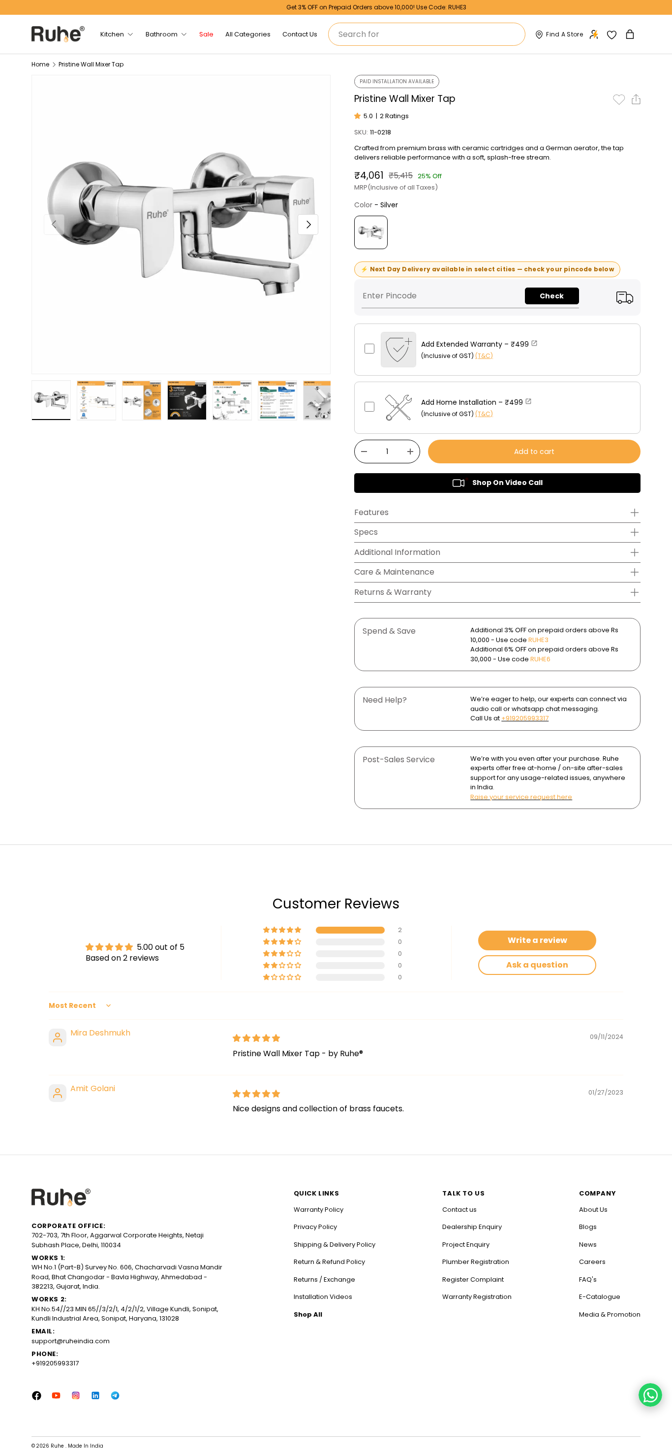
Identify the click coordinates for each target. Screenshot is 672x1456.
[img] (256, 1038)
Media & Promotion (610, 1314)
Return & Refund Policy (329, 1261)
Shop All (308, 1314)
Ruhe (58, 1446)
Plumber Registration (475, 1261)
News (588, 1244)
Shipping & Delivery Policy (334, 1244)
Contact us (459, 1209)
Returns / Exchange (324, 1279)
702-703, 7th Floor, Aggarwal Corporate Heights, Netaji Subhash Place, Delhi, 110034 (117, 1240)
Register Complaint (473, 1279)
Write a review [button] (537, 940)
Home (40, 64)
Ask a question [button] (537, 965)
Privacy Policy (315, 1226)
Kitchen (112, 34)
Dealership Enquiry (472, 1226)
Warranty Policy (318, 1209)
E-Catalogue (599, 1296)
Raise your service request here (521, 797)
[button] (631, 34)
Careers (592, 1261)
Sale (206, 34)
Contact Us (299, 34)
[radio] (371, 232)
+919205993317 (525, 718)
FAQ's (588, 1279)
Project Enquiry (465, 1244)
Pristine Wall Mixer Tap (91, 64)
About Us (593, 1209)
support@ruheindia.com (70, 1341)
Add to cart (534, 451)
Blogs (588, 1226)
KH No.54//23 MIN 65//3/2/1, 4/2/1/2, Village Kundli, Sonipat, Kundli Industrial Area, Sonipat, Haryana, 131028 (124, 1314)
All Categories (248, 34)
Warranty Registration (477, 1296)
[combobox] (426, 34)
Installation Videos (323, 1296)
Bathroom (162, 34)
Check (552, 296)
